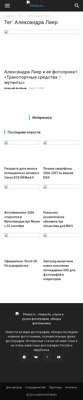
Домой (8, 16)
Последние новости (24, 132)
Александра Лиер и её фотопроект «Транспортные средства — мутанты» (40, 77)
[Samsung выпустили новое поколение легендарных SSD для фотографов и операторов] (61, 245)
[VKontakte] (35, 357)
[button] (7, 5)
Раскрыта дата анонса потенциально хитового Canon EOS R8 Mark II (21, 173)
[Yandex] (47, 357)
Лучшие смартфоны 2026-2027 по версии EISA (58, 173)
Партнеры (55, 387)
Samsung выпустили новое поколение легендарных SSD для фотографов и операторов (59, 270)
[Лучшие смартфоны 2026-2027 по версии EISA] (61, 152)
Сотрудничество (35, 387)
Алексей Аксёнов (15, 88)
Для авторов (14, 387)
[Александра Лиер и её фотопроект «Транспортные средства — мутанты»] (41, 48)
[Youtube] (58, 357)
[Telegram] (24, 357)
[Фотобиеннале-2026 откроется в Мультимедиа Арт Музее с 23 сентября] (22, 196)
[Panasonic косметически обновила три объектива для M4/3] (61, 196)
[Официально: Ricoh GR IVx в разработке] (22, 245)
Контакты (71, 387)
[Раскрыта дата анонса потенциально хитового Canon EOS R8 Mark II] (22, 152)
